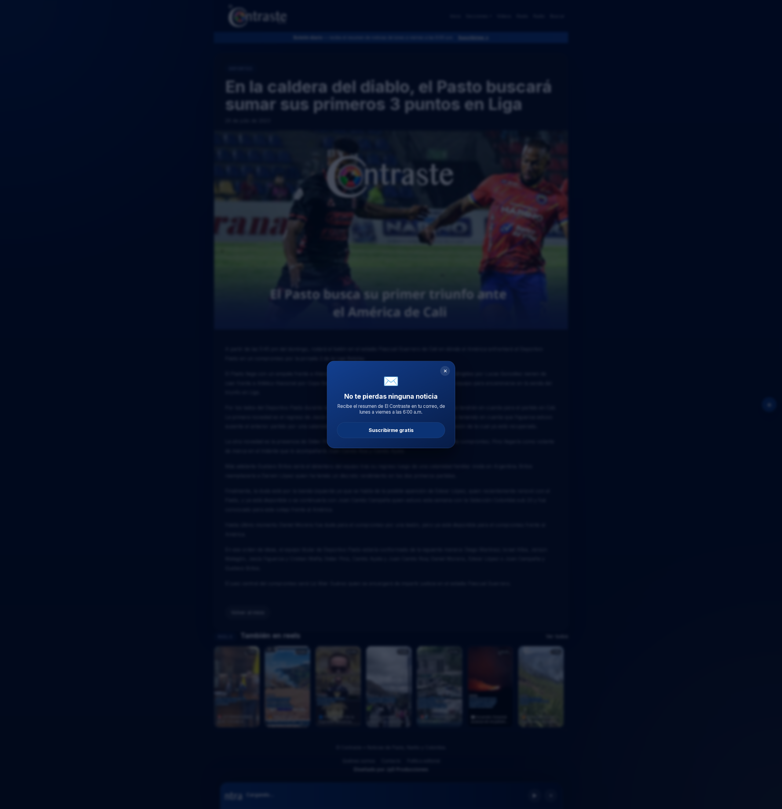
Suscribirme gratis (391, 430)
